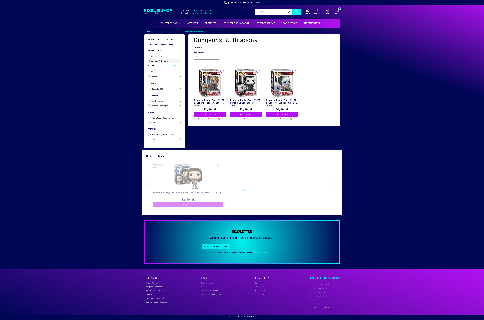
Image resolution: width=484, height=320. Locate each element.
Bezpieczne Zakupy (209, 291)
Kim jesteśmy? (207, 283)
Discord (259, 291)
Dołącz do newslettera (215, 246)
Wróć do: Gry (156, 56)
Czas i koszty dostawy (156, 302)
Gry (180, 31)
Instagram (260, 287)
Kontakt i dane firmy (211, 294)
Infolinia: (196, 10)
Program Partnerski (155, 287)
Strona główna (150, 31)
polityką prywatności (261, 252)
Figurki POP (157, 89)
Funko (154, 77)
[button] (296, 12)
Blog (203, 287)
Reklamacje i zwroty (155, 291)
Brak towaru (157, 101)
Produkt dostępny (160, 106)
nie (153, 122)
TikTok (258, 294)
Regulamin (150, 294)
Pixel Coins (151, 283)
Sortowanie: (199, 52)
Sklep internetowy (241, 317)
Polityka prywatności (156, 298)
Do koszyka (210, 114)
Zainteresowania (168, 31)
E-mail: (196, 13)
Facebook (259, 283)
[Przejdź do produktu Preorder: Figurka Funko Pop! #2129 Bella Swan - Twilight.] (188, 176)
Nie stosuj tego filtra (163, 118)
